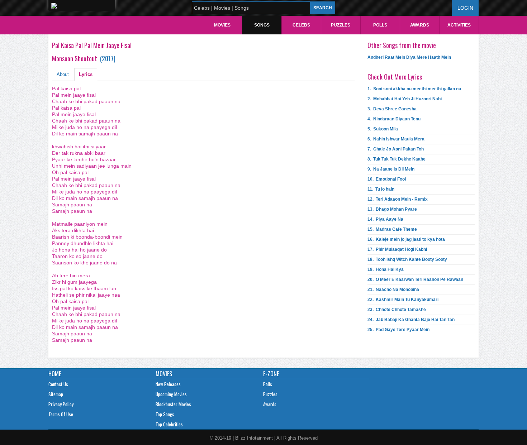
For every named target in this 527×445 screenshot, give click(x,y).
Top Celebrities (169, 424)
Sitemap (55, 394)
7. (395, 149)
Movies (222, 25)
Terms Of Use (60, 414)
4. (394, 118)
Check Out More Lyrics (394, 76)
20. (415, 279)
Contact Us (58, 384)
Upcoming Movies (171, 394)
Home (54, 373)
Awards (419, 25)
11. (380, 189)
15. (392, 229)
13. (392, 209)
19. (385, 269)
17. (397, 249)
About (63, 74)
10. (386, 179)
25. (398, 329)
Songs (262, 25)
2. (404, 98)
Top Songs (165, 414)
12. (397, 199)
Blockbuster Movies (173, 404)
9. (390, 169)
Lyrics (85, 74)
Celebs (301, 25)
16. (406, 239)
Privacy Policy (60, 404)
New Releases (168, 384)
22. (402, 299)
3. (392, 108)
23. (396, 309)
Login (465, 8)
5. (382, 128)
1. (414, 88)
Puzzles (340, 25)
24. (411, 319)
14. (385, 219)
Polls (380, 25)
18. (407, 259)
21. (393, 289)
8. (396, 159)
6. (395, 139)
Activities (459, 25)
